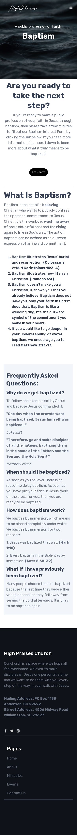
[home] (22, 8)
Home (12, 758)
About (12, 767)
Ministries (15, 775)
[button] (71, 8)
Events (12, 784)
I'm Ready (38, 172)
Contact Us (16, 793)
